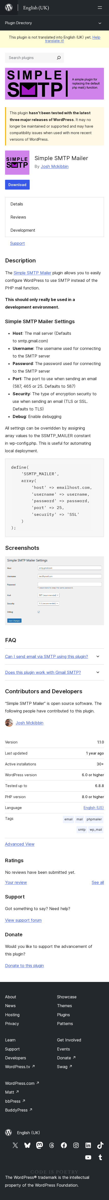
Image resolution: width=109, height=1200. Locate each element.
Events (63, 1049)
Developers (15, 1057)
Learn (10, 1039)
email (68, 819)
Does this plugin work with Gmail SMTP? (43, 672)
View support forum (23, 920)
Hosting (12, 1014)
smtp (82, 829)
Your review (16, 882)
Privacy (12, 1023)
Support (17, 243)
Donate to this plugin (24, 965)
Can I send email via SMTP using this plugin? (46, 656)
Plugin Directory (18, 23)
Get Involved (69, 1039)
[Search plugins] (59, 58)
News (10, 1005)
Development (22, 230)
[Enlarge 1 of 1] (97, 563)
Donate (66, 1057)
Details (16, 203)
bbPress (15, 1101)
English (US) (94, 807)
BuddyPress (19, 1110)
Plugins (63, 1014)
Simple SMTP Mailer (32, 272)
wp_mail (96, 829)
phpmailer (94, 819)
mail (80, 819)
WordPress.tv (20, 1066)
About (10, 996)
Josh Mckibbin (54, 166)
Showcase (67, 996)
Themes (64, 1005)
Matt (12, 1092)
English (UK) (28, 1132)
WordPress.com (22, 1083)
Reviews (18, 217)
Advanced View (19, 844)
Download (17, 185)
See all (98, 882)
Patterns (65, 1023)
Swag (64, 1066)
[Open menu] (101, 7)
